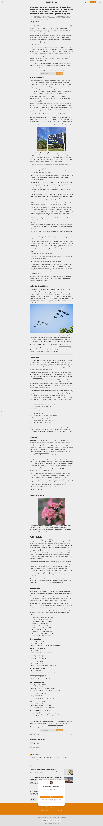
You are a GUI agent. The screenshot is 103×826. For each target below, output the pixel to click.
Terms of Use (57, 799)
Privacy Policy (60, 800)
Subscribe (51, 796)
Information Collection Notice (51, 800)
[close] (63, 781)
